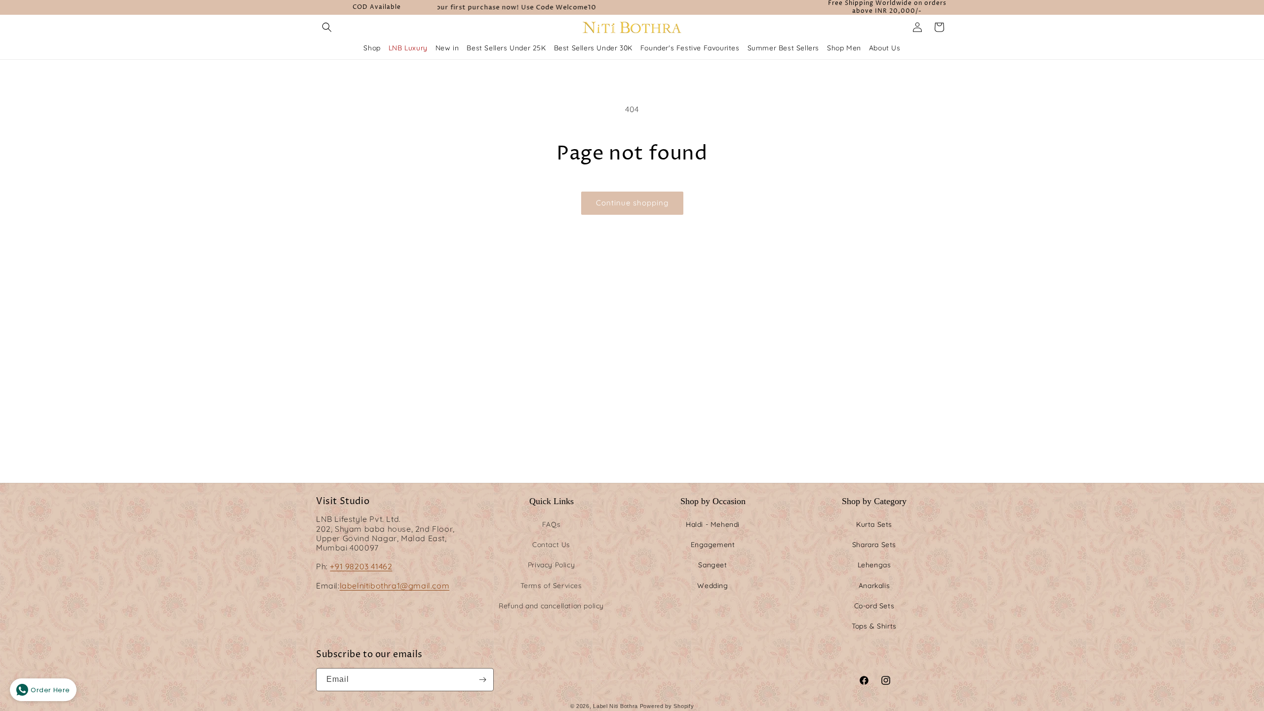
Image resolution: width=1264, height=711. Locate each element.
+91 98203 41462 (361, 566)
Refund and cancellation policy (551, 605)
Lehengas (874, 564)
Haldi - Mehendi (713, 524)
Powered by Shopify (667, 706)
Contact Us (551, 544)
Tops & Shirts (874, 626)
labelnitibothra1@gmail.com (395, 586)
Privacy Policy (551, 564)
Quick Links (551, 501)
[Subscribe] (482, 679)
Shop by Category (874, 501)
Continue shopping (632, 202)
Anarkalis (874, 585)
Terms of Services (551, 585)
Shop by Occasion (713, 501)
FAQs (551, 524)
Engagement (713, 544)
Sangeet (712, 564)
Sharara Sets (874, 544)
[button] (327, 27)
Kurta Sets (874, 524)
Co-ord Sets (874, 605)
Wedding (712, 585)
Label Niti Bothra (615, 706)
